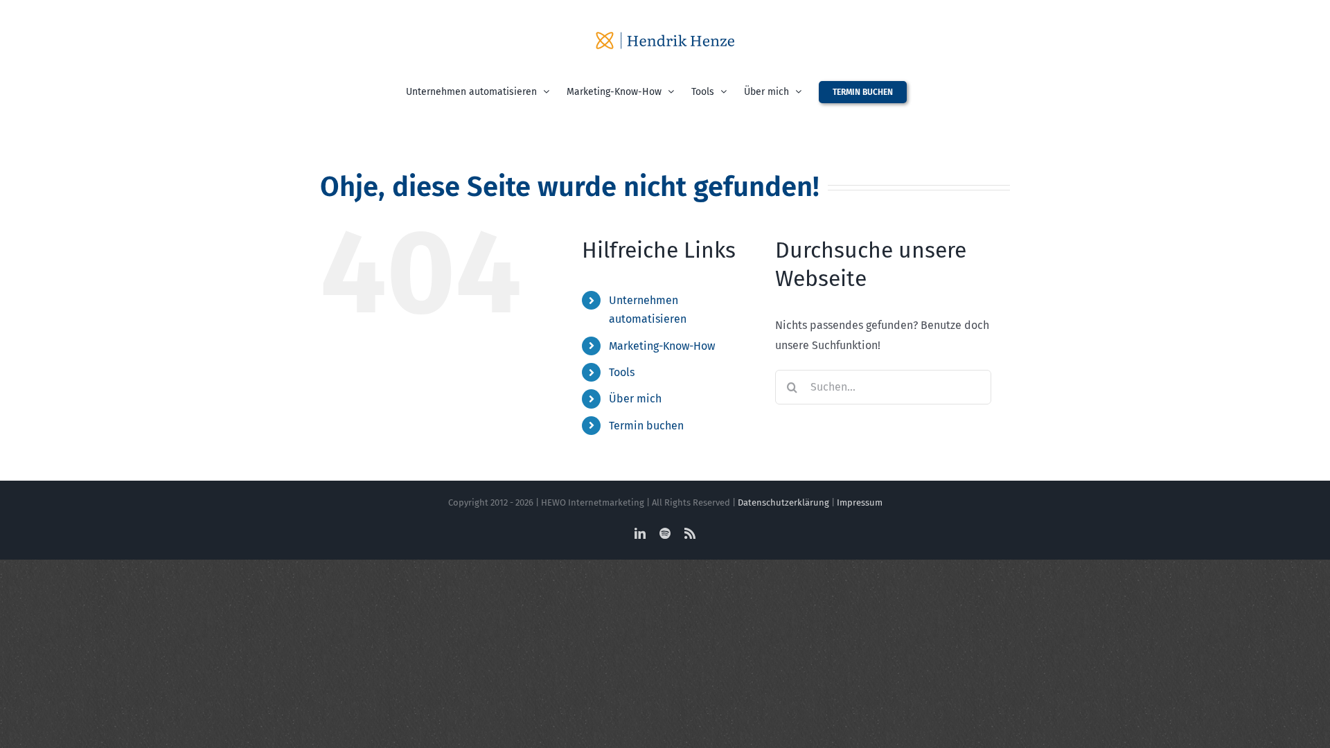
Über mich (635, 398)
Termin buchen (646, 425)
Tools (622, 372)
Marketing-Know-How (662, 346)
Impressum (860, 502)
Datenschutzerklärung (783, 502)
